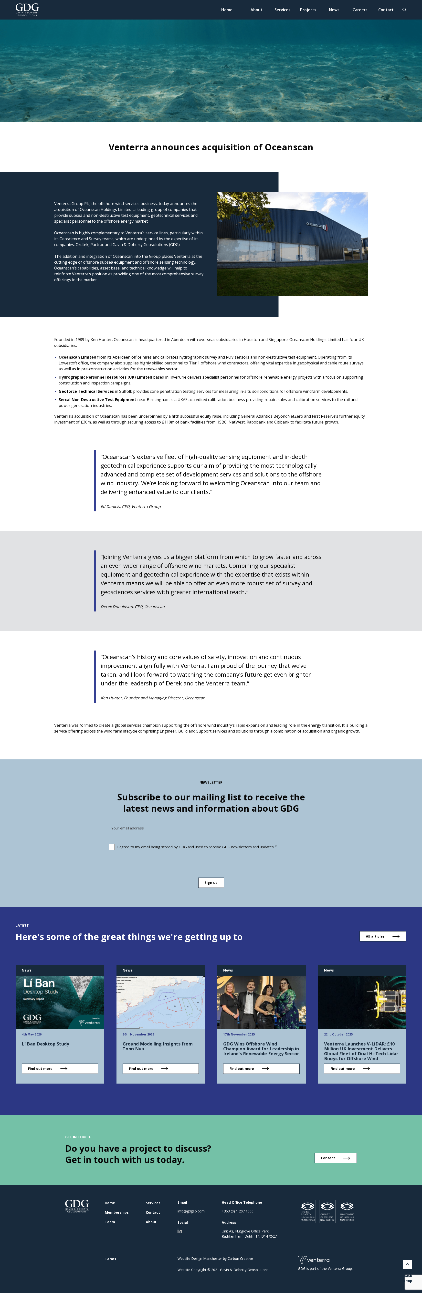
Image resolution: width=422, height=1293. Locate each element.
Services (282, 9)
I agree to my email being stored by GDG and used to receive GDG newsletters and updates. (195, 846)
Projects (308, 9)
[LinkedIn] (180, 1231)
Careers (360, 9)
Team (110, 1222)
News (334, 9)
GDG (77, 1206)
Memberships (117, 1212)
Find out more (40, 1068)
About (257, 9)
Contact (386, 9)
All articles (375, 936)
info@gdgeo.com (191, 1211)
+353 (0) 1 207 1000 (237, 1211)
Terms (110, 1259)
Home (226, 9)
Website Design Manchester (200, 1258)
